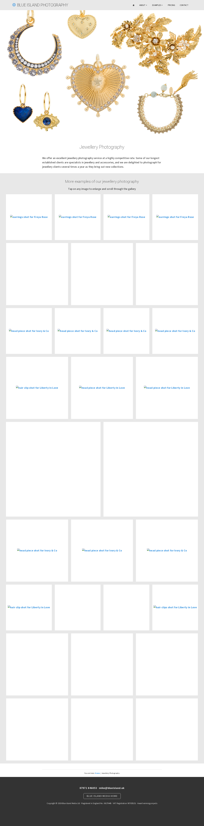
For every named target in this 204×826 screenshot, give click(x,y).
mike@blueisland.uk (111, 788)
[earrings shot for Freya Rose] (29, 217)
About (142, 5)
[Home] (133, 5)
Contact (184, 5)
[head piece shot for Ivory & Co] (29, 331)
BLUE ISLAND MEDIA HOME (102, 796)
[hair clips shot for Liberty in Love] (175, 608)
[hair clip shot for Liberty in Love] (37, 388)
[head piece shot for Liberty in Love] (102, 388)
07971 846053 (88, 788)
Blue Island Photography (42, 5)
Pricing (171, 5)
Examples (156, 5)
